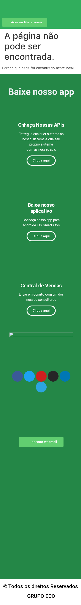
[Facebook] (17, 376)
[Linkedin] (65, 376)
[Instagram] (53, 376)
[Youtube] (41, 376)
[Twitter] (29, 376)
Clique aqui (41, 160)
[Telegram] (41, 387)
